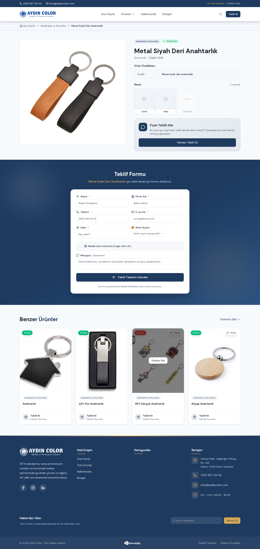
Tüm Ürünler (84, 465)
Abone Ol (232, 520)
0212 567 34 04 (211, 475)
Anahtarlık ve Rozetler (53, 25)
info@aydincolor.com (214, 485)
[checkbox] (80, 246)
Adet (84, 227)
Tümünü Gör (228, 319)
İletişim (167, 14)
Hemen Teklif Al (187, 142)
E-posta (142, 212)
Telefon (86, 212)
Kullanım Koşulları (230, 543)
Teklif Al (233, 14)
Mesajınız (92, 255)
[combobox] (148, 233)
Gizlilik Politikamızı (129, 286)
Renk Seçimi (142, 227)
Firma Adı (142, 196)
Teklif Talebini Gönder (133, 277)
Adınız (85, 196)
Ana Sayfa (108, 14)
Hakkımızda (148, 14)
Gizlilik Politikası (207, 543)
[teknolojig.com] (132, 543)
